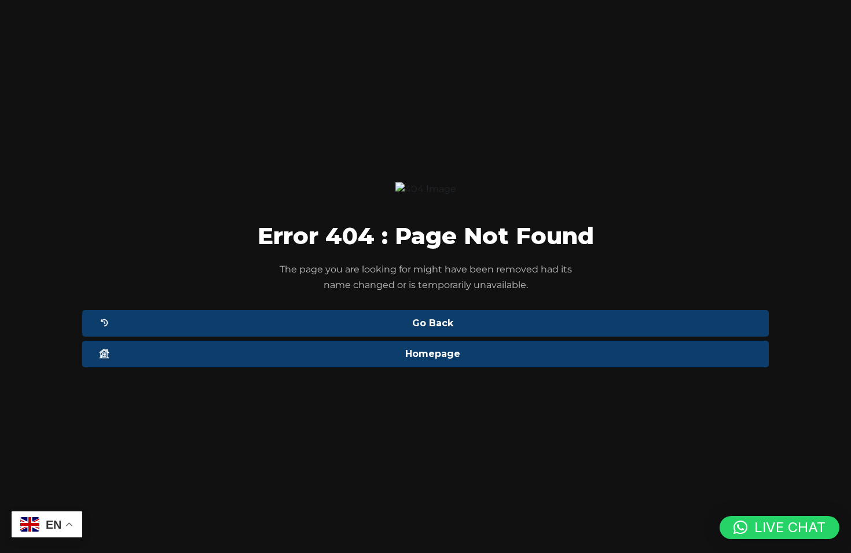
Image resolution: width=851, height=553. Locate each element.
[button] (779, 527)
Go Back (432, 323)
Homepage (432, 353)
